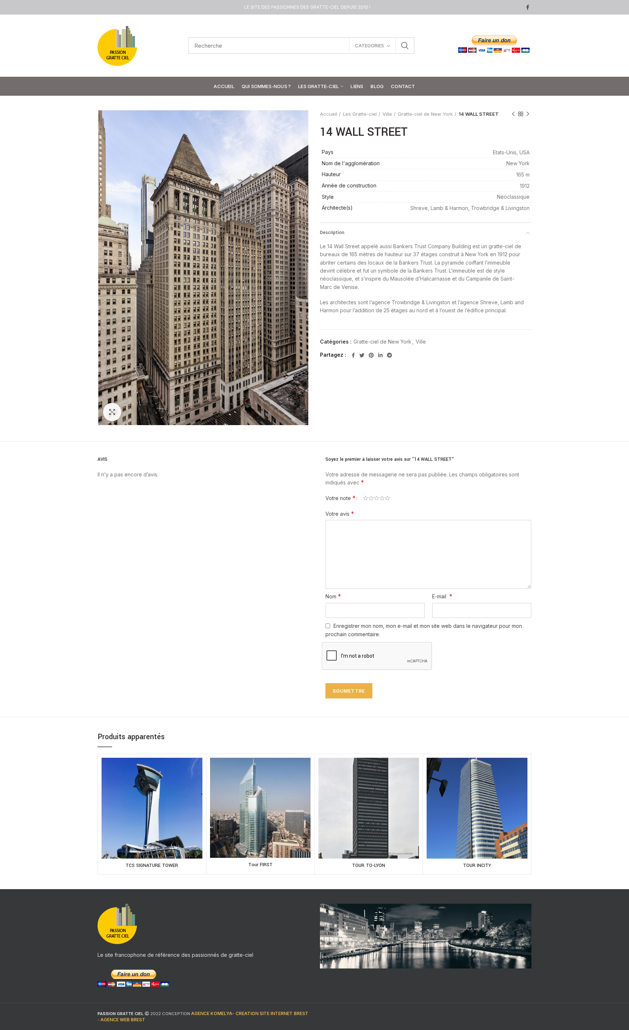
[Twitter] (362, 355)
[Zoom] (112, 412)
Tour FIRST (260, 864)
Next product (527, 114)
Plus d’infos (152, 816)
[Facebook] (527, 7)
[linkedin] (380, 355)
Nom (333, 596)
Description (332, 232)
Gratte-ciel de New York (425, 114)
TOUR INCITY (477, 865)
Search (405, 45)
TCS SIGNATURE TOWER (152, 865)
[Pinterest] (371, 355)
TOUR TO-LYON (368, 865)
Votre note (340, 498)
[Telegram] (389, 355)
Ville (387, 114)
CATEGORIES (369, 45)
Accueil (328, 114)
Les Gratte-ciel (360, 114)
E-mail (442, 596)
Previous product (513, 114)
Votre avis (339, 513)
